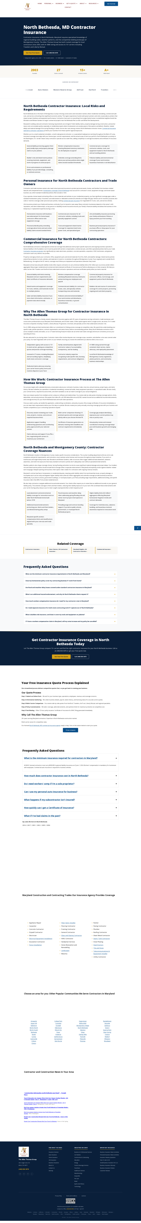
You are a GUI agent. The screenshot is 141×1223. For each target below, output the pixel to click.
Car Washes (77, 1155)
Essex (58, 1032)
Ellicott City (58, 1030)
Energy (76, 1162)
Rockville (107, 1023)
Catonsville (33, 1039)
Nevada (35, 1214)
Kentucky (86, 1212)
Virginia (98, 1214)
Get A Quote (71, 3)
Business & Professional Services (83, 1152)
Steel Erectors (98, 945)
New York (48, 1214)
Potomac (82, 1041)
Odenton (82, 1030)
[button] (70, 758)
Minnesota (104, 1212)
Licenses (84, 1196)
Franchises (77, 1168)
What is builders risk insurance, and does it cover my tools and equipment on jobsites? (55, 615)
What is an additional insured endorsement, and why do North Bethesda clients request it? (57, 594)
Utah (94, 1214)
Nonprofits (77, 1176)
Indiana (76, 1212)
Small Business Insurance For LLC (109, 1162)
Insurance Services (54, 1152)
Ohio (62, 1214)
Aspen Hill (34, 1023)
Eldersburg (58, 1028)
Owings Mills (83, 1034)
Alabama (29, 1212)
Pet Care (76, 1178)
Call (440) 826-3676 (52, 53)
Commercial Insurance (104, 549)
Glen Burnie (58, 1041)
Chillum (33, 1041)
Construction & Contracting (81, 1157)
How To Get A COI (105, 1160)
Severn (107, 1028)
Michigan (98, 1212)
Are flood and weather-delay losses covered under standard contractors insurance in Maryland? (59, 587)
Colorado (47, 1212)
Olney (83, 1032)
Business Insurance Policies (107, 1168)
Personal (47, 3)
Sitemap (51, 1170)
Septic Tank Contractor (101, 939)
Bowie (34, 1034)
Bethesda (34, 1032)
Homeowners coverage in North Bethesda (56, 190)
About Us (51, 1165)
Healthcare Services (79, 1170)
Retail (75, 1181)
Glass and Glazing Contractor (71, 935)
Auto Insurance (53, 1155)
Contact (68, 7)
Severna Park (107, 1030)
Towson (107, 1034)
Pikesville (83, 1039)
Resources (93, 3)
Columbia (58, 1023)
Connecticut (54, 1212)
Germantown (58, 1039)
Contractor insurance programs (33, 251)
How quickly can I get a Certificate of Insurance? (49, 807)
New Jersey (41, 1214)
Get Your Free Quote (33, 53)
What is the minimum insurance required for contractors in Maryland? (61, 758)
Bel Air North (34, 1028)
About (82, 3)
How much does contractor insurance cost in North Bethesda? (56, 775)
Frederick (58, 1034)
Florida (60, 1212)
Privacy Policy (58, 1196)
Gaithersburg (58, 1037)
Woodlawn (107, 1041)
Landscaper (65, 951)
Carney (34, 1037)
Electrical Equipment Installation (40, 939)
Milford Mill (82, 1023)
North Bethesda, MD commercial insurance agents (44, 725)
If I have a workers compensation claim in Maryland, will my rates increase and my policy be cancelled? (61, 621)
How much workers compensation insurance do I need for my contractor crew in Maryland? (57, 601)
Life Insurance (52, 1160)
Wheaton (107, 1039)
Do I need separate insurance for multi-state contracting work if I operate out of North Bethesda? (60, 608)
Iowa (81, 1212)
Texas (89, 1214)
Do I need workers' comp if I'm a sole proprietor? (49, 783)
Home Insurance (53, 1157)
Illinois (71, 1212)
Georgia (66, 1212)
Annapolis (34, 1021)
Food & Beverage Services (81, 1165)
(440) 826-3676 (24, 1169)
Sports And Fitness (79, 1184)
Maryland (92, 1212)
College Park (58, 1021)
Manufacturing (78, 1173)
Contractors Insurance (33, 549)
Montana (111, 1212)
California (41, 1212)
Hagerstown (83, 1021)
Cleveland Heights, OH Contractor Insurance (80, 550)
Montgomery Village (83, 1026)
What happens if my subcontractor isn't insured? (49, 799)
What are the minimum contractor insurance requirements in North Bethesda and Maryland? (58, 574)
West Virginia (105, 1214)
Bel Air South (34, 1030)
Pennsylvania (68, 1214)
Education (77, 1160)
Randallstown (107, 1021)
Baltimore (34, 1026)
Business (59, 3)
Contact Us (52, 1168)
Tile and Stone (98, 948)
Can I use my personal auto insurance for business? (50, 791)
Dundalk (58, 1026)
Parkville (82, 1037)
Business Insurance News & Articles (109, 1152)
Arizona (35, 1212)
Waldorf (107, 1037)
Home (40, 3)
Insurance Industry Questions (107, 1157)
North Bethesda (83, 1028)
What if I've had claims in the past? (42, 815)
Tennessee (83, 1214)
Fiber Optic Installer (68, 923)
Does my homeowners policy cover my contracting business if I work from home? (54, 581)
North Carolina (55, 1214)
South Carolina (76, 1214)
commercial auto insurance (71, 201)
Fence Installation (35, 945)
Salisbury (107, 1026)
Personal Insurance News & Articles (109, 1155)
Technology (77, 1186)
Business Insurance (54, 1162)
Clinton (34, 1043)
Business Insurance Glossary (107, 1165)
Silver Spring (107, 1032)
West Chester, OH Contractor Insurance (58, 550)
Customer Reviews (105, 1170)
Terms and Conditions (71, 1196)
